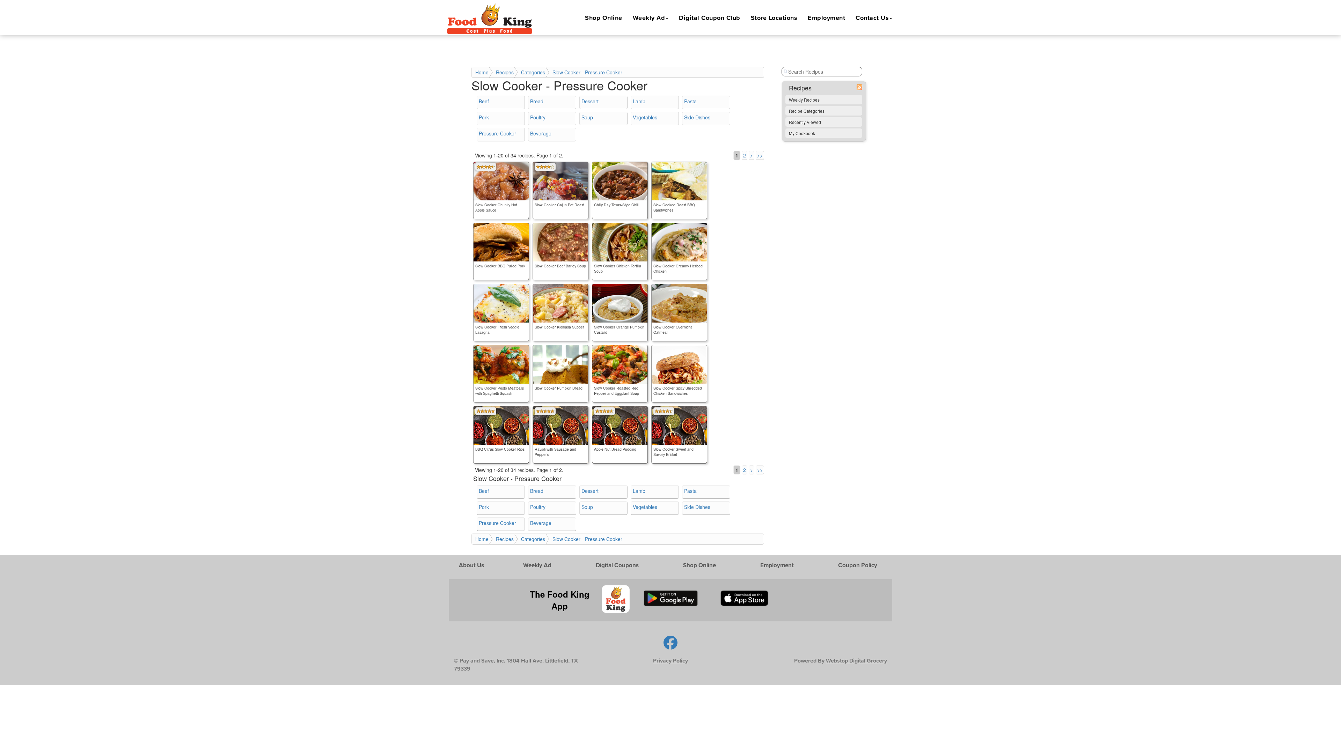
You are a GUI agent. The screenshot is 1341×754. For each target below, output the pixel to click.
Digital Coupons (617, 565)
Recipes (505, 72)
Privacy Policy (670, 661)
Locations (774, 17)
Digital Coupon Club (709, 17)
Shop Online (603, 17)
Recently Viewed (805, 122)
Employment (826, 17)
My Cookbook (802, 133)
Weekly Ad (649, 17)
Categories (533, 72)
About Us (471, 565)
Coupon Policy (857, 565)
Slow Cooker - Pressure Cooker (587, 72)
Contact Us (872, 17)
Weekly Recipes (804, 100)
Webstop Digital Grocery (856, 661)
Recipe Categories (807, 111)
